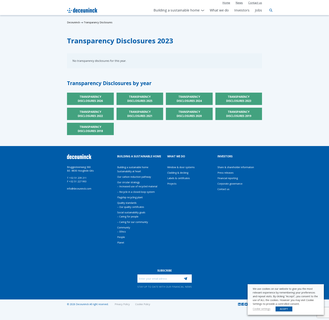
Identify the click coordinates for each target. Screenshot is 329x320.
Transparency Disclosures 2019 (238, 114)
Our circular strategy (128, 182)
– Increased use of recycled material (137, 186)
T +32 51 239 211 (77, 177)
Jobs (258, 10)
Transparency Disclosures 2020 (189, 114)
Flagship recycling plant (130, 197)
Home (226, 3)
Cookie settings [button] (261, 308)
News (239, 3)
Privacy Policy (122, 304)
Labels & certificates (178, 178)
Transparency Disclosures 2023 (238, 99)
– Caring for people (127, 216)
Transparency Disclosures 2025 (139, 99)
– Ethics (121, 231)
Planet (120, 242)
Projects (171, 183)
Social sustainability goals (131, 212)
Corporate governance (229, 183)
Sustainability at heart (129, 171)
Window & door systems (181, 167)
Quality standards (127, 202)
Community (123, 227)
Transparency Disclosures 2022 (90, 114)
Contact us (255, 3)
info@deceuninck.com (79, 188)
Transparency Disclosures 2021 (139, 114)
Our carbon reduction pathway (134, 176)
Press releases (225, 172)
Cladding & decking (177, 172)
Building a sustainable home (177, 10)
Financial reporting (227, 178)
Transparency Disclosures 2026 (90, 99)
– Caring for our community (132, 222)
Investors (241, 10)
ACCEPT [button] (284, 308)
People (121, 237)
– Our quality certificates (130, 207)
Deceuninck (73, 22)
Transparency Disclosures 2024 (189, 99)
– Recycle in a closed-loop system (136, 191)
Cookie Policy (142, 304)
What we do (219, 10)
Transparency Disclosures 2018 (90, 129)
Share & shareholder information (235, 167)
